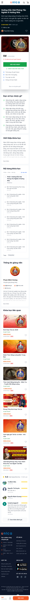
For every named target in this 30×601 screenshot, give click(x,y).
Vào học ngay (15, 64)
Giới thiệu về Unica (21, 540)
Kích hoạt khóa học (21, 546)
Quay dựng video (5, 571)
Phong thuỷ (11, 255)
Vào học (21, 598)
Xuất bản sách (5, 574)
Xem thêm (6, 161)
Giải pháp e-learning (6, 566)
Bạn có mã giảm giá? (15, 86)
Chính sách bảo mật (21, 553)
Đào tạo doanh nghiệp (6, 568)
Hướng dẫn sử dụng (21, 543)
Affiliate (3, 576)
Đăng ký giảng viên (6, 563)
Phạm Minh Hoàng (9, 31)
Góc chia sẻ (19, 548)
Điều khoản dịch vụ (21, 551)
